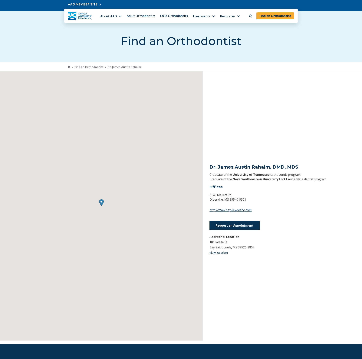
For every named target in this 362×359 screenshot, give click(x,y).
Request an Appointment (235, 225)
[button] (101, 202)
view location (218, 253)
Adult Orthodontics (141, 16)
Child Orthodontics (174, 16)
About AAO (108, 16)
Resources (227, 16)
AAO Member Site (82, 4)
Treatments (201, 16)
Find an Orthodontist (275, 16)
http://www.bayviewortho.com (230, 210)
